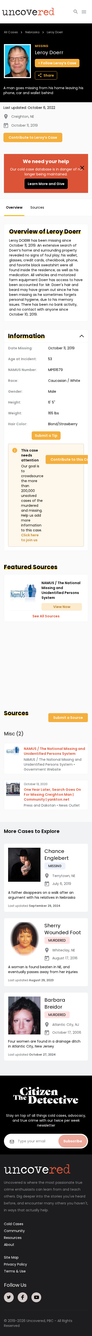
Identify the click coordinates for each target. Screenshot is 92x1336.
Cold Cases (13, 1223)
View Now (61, 606)
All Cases (11, 32)
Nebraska (32, 32)
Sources (37, 207)
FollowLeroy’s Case (58, 63)
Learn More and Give (46, 183)
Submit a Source (68, 717)
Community (14, 1230)
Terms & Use (15, 1271)
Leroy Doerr (55, 32)
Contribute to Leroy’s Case (33, 137)
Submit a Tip (46, 435)
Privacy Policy (15, 1264)
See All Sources (46, 616)
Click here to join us (30, 537)
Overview (14, 207)
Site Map (11, 1257)
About (9, 1244)
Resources (13, 1237)
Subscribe (72, 1141)
